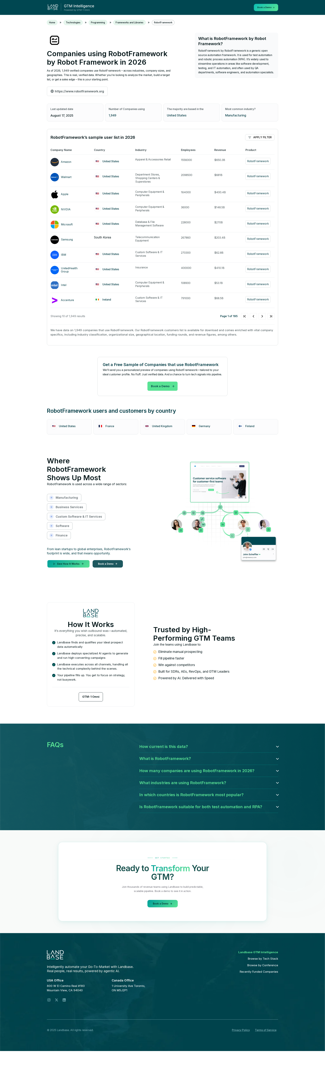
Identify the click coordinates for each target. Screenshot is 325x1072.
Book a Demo (160, 386)
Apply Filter (262, 137)
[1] (258, 316)
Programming (98, 22)
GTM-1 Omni (90, 696)
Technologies (73, 22)
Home (52, 22)
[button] (208, 746)
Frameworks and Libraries (129, 22)
